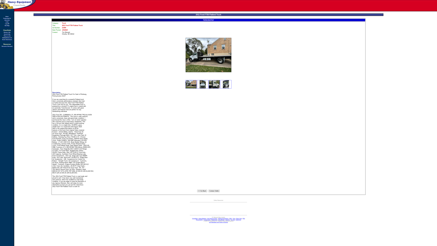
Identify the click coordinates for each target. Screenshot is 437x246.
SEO (230, 218)
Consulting (195, 218)
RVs (244, 218)
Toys (234, 218)
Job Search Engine (212, 218)
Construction (207, 219)
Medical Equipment (223, 218)
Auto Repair (221, 219)
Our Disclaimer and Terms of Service (218, 222)
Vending (227, 219)
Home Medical (202, 218)
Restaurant (214, 219)
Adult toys (238, 219)
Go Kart (233, 219)
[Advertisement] (236, 6)
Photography (199, 219)
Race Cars (239, 218)
